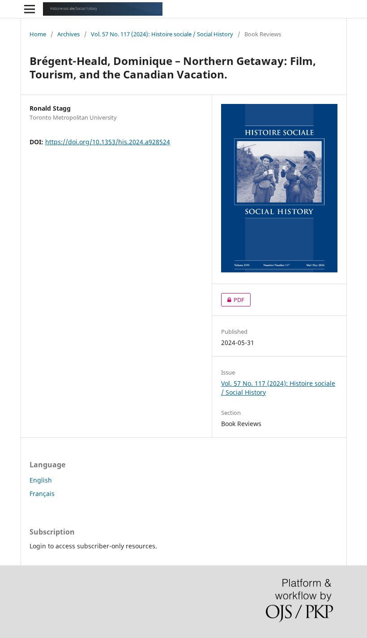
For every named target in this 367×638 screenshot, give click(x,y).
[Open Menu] (29, 9)
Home (38, 34)
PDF (232, 300)
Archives (68, 34)
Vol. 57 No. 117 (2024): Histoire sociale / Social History (162, 34)
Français (42, 493)
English (41, 480)
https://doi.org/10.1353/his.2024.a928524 (107, 142)
